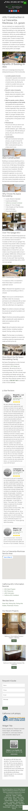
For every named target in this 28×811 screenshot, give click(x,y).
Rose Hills (5, 603)
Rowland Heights (6, 807)
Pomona (16, 605)
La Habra (21, 800)
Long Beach (12, 802)
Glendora (15, 799)
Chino (14, 797)
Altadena (14, 795)
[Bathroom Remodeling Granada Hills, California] (14, 653)
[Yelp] (18, 11)
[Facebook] (9, 11)
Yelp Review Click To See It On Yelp (17, 399)
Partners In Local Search (19, 790)
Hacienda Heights (9, 800)
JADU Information (9, 593)
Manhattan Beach (20, 802)
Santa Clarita (14, 807)
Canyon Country (8, 797)
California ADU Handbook (11, 595)
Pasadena (15, 803)
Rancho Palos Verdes (10, 805)
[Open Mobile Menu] (24, 3)
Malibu (5, 803)
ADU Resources (8, 591)
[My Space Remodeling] (14, 6)
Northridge (10, 803)
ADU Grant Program (9, 589)
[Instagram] (14, 11)
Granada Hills (21, 799)
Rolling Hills (12, 603)
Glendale (10, 799)
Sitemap (14, 808)
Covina (17, 797)
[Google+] (12, 11)
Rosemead (10, 605)
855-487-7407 (14, 380)
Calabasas (20, 795)
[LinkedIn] (16, 11)
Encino (5, 799)
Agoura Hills (8, 795)
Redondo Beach (19, 805)
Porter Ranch (22, 803)
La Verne (6, 802)
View (13, 640)
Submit (5, 708)
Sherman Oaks (21, 807)
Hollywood (16, 800)
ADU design (14, 366)
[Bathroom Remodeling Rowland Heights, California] (14, 623)
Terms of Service (15, 794)
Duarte (22, 797)
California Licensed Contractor (13, 203)
